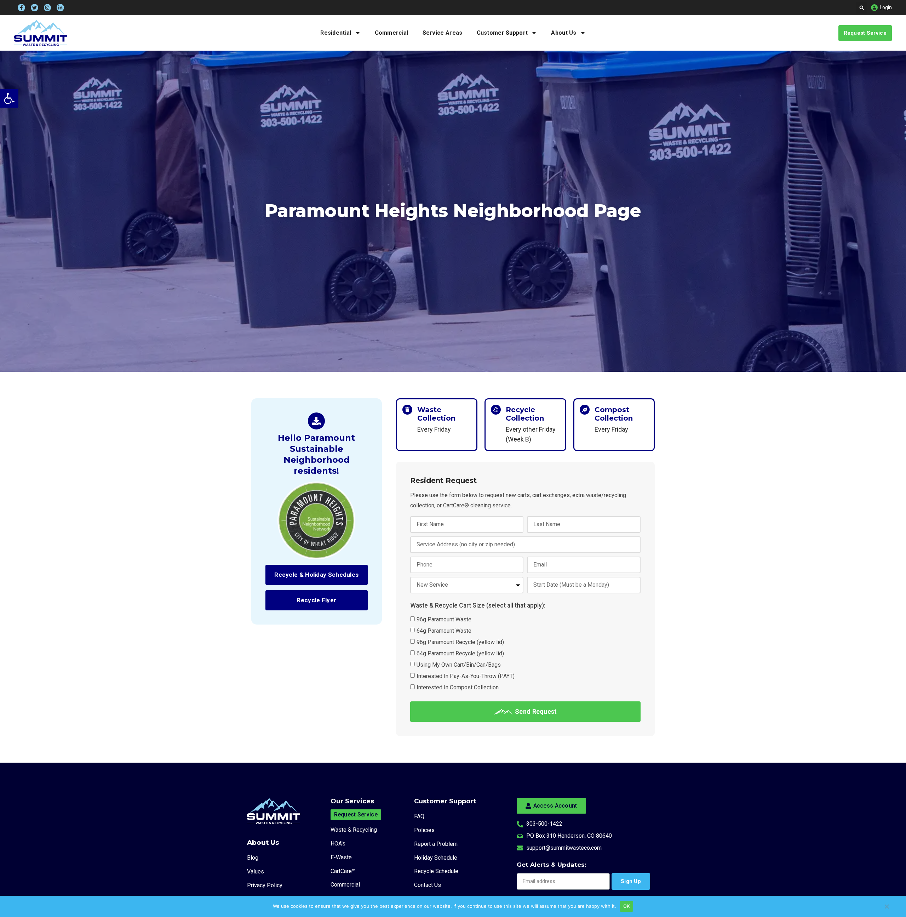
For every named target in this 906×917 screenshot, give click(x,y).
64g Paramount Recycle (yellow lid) (460, 653)
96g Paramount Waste (444, 619)
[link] (9, 98)
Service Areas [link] (443, 32)
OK (626, 906)
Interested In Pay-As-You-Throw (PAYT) (466, 676)
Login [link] (886, 7)
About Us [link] (563, 32)
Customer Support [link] (502, 32)
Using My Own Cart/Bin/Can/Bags (459, 664)
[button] (861, 7)
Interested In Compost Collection (458, 687)
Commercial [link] (391, 32)
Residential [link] (335, 32)
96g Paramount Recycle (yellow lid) (460, 642)
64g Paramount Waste (444, 630)
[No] (886, 910)
